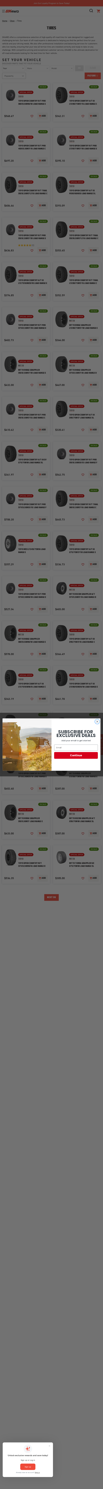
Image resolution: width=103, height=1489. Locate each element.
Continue (76, 755)
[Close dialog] (97, 721)
